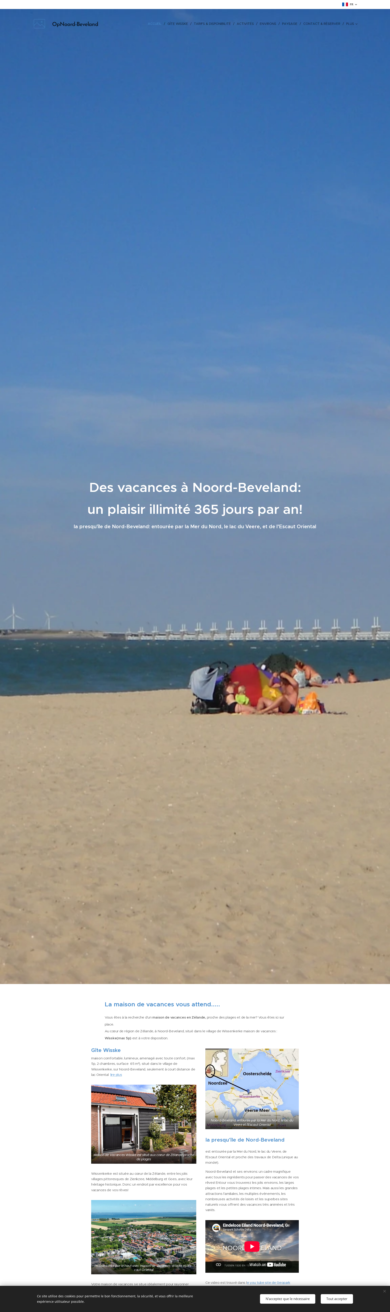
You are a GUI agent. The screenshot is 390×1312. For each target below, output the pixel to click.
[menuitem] (156, 23)
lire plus (116, 1074)
